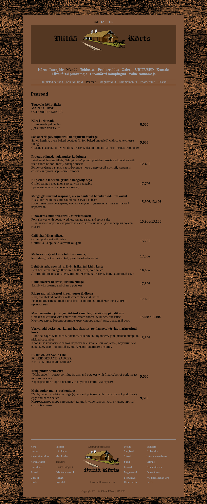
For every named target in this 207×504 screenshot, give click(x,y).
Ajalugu (59, 477)
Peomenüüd (147, 81)
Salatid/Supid (74, 81)
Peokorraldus (108, 70)
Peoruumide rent (154, 467)
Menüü (71, 70)
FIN (111, 22)
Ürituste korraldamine (157, 456)
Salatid (127, 456)
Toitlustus (87, 70)
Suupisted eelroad (52, 81)
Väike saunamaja (142, 74)
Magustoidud (107, 81)
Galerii (126, 70)
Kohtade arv (36, 467)
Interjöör (56, 70)
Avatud (34, 472)
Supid (127, 461)
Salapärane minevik (65, 472)
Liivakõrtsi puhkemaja (69, 74)
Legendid (60, 482)
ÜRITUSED (144, 70)
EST (96, 22)
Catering (151, 461)
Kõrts (42, 70)
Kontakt (162, 70)
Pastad (162, 81)
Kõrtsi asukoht (38, 461)
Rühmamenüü (128, 81)
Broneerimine (153, 472)
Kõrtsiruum (61, 451)
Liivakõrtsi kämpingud (108, 74)
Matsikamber (62, 456)
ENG (103, 22)
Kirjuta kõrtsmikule (40, 456)
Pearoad (91, 81)
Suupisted (129, 451)
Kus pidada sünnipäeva (158, 477)
